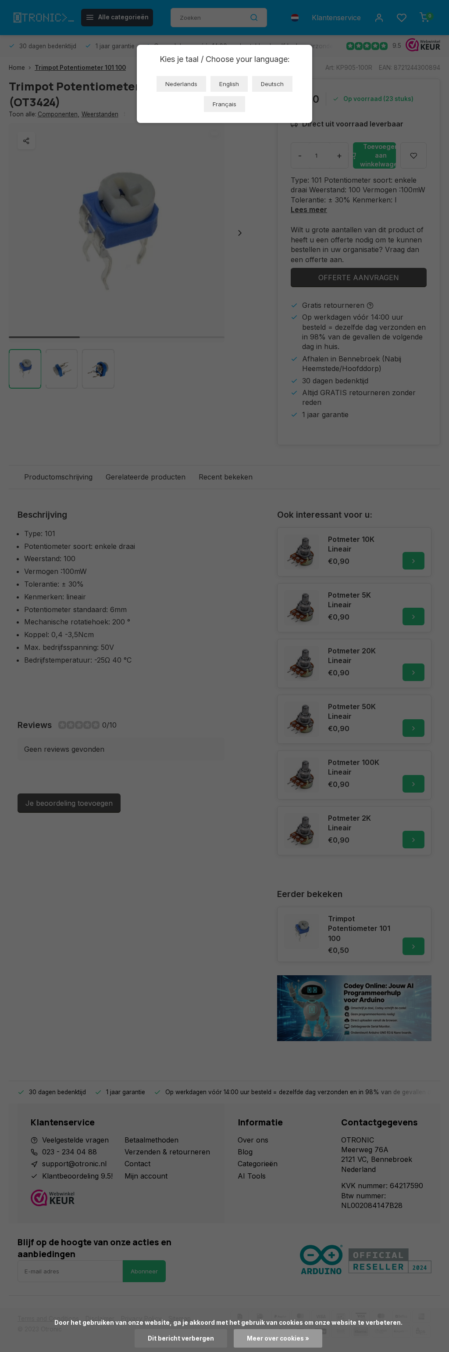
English (229, 83)
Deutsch (272, 83)
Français (224, 104)
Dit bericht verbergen (181, 1338)
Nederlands (181, 83)
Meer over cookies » (278, 1338)
